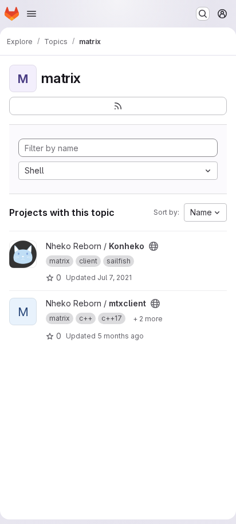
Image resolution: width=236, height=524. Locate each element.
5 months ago (120, 336)
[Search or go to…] (203, 14)
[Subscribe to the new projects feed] (118, 106)
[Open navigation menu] (31, 14)
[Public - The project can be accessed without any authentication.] (153, 246)
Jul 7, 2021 (114, 277)
